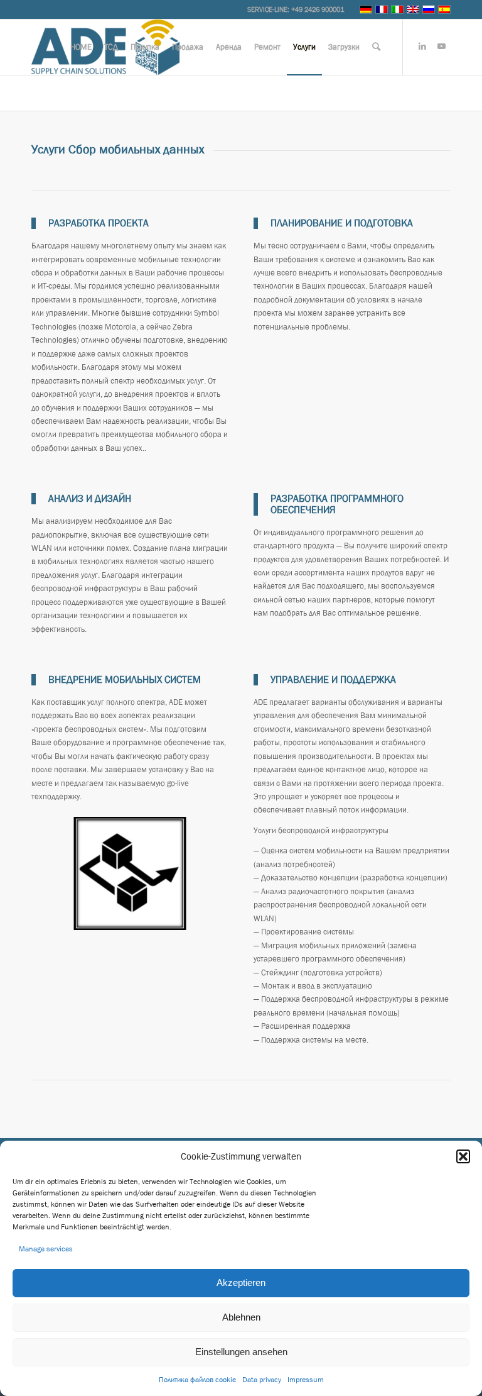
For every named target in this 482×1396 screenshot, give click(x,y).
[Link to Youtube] (441, 46)
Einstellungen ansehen (241, 1351)
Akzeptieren (241, 1282)
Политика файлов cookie (197, 1380)
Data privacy (261, 1380)
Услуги (45, 92)
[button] (463, 1156)
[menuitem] (81, 47)
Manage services (46, 1249)
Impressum (305, 1380)
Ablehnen (241, 1317)
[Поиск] (376, 47)
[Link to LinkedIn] (422, 46)
